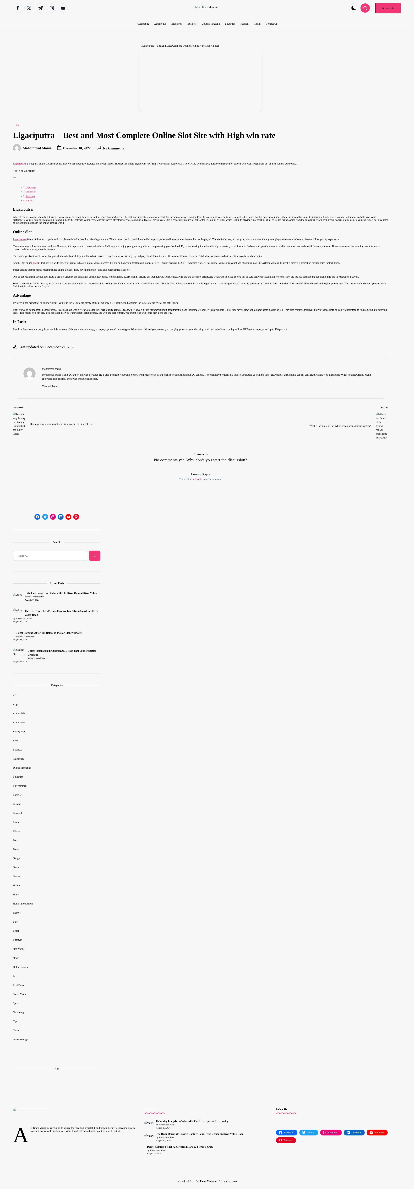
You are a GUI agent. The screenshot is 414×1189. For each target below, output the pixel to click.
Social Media (19, 994)
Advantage (30, 196)
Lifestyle (17, 939)
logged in (197, 479)
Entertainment (20, 785)
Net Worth (18, 949)
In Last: (29, 200)
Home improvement (23, 903)
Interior (16, 912)
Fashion (17, 804)
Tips (15, 1021)
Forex (16, 849)
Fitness (16, 831)
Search (56, 542)
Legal (16, 930)
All (17, 125)
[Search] (94, 556)
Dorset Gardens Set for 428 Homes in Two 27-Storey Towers (49, 632)
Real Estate (18, 985)
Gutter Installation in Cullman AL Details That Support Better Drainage (62, 652)
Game (16, 867)
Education (18, 776)
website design (20, 1039)
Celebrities (18, 758)
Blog (15, 740)
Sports (16, 1003)
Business (17, 749)
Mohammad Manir (51, 368)
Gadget (16, 858)
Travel (16, 1030)
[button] (388, 8)
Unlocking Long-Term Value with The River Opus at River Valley (61, 593)
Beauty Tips (19, 731)
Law (15, 921)
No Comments (113, 148)
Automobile (19, 713)
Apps (15, 704)
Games (16, 876)
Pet (14, 976)
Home (16, 894)
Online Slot (31, 191)
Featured (17, 813)
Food (15, 840)
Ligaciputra (19, 163)
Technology (19, 1012)
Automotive (19, 722)
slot (35, 263)
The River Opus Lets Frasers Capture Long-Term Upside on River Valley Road (61, 613)
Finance (17, 822)
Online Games (20, 967)
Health (16, 885)
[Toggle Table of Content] (15, 179)
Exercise (17, 795)
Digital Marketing (22, 767)
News (16, 958)
